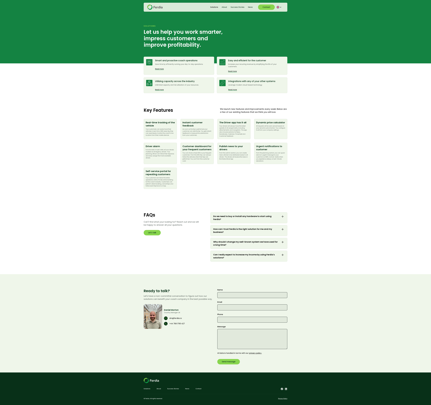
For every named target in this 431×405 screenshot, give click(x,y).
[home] (155, 7)
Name (220, 290)
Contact (266, 7)
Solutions (214, 7)
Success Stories (237, 7)
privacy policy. (255, 353)
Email (219, 302)
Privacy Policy (282, 399)
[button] (279, 7)
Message (221, 326)
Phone (220, 314)
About (224, 7)
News (250, 7)
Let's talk (152, 232)
